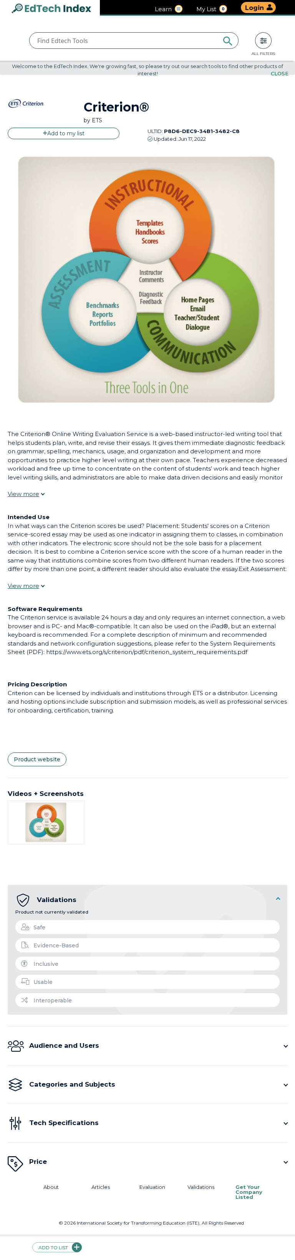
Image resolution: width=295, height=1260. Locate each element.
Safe (39, 927)
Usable (43, 982)
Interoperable (52, 1000)
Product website (37, 759)
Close (279, 73)
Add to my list (66, 133)
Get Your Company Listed (248, 1192)
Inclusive (45, 963)
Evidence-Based (56, 945)
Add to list (53, 1247)
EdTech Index (58, 9)
